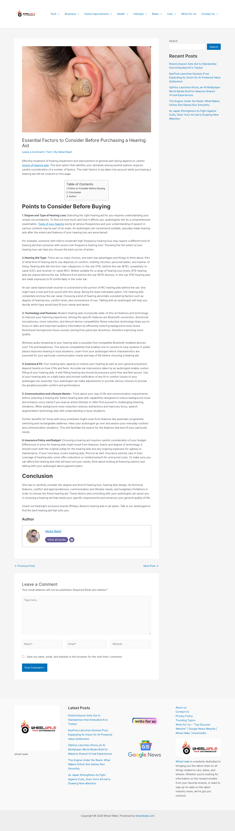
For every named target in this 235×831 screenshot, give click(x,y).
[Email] (71, 539)
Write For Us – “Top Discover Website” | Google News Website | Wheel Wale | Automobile (196, 729)
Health (121, 14)
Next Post (150, 566)
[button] (58, 14)
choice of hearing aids (35, 165)
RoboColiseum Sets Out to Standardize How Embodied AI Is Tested (88, 720)
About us (181, 707)
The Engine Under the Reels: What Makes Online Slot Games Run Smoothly (89, 764)
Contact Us (208, 14)
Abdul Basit (53, 531)
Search (173, 41)
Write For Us (188, 14)
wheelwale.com (144, 815)
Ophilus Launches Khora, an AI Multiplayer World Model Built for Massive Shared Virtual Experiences (194, 91)
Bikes (155, 14)
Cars (170, 14)
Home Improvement (96, 14)
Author (72, 196)
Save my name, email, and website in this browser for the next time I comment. (74, 656)
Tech (53, 14)
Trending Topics (185, 720)
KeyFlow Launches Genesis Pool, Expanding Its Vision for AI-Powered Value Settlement (195, 77)
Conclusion (75, 192)
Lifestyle (138, 14)
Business (70, 14)
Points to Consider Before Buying (86, 188)
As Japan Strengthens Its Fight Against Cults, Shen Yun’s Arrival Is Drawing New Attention (194, 114)
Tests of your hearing (51, 224)
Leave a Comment (33, 152)
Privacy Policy (184, 716)
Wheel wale (183, 761)
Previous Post (25, 566)
